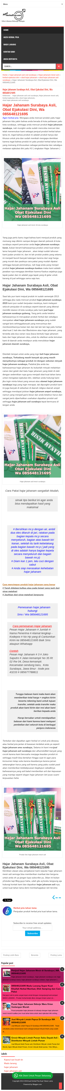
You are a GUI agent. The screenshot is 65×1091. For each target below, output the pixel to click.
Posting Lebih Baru (11, 955)
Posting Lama (56, 955)
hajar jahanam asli (13, 1071)
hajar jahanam (11, 1067)
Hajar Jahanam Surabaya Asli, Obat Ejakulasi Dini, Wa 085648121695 (30, 109)
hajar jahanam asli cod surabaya (25, 95)
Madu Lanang (9, 44)
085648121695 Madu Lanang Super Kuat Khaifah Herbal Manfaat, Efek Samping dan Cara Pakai (36, 989)
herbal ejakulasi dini (10, 98)
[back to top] (60, 1086)
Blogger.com (37, 1084)
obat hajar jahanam (27, 98)
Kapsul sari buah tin (13, 1059)
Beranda (34, 955)
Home (5, 29)
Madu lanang (10, 1063)
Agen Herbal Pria (11, 37)
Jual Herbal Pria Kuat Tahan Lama (40, 1081)
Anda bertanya (10, 59)
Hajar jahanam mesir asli (48, 95)
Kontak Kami (9, 51)
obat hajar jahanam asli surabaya (16, 100)
